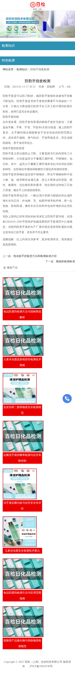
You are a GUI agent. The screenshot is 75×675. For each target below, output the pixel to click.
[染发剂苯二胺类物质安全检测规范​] (22, 388)
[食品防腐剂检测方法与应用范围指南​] (22, 573)
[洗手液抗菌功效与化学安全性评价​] (22, 484)
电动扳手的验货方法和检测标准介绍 (35, 256)
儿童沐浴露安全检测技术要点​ (22, 550)
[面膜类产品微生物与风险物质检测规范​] (22, 621)
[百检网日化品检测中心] (37, 5)
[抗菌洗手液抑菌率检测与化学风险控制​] (22, 436)
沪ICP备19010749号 (41, 666)
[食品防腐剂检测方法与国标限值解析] (22, 292)
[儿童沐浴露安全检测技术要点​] (22, 531)
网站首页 (8, 69)
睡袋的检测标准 (65, 261)
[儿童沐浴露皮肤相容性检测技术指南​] (22, 340)
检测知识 (22, 69)
